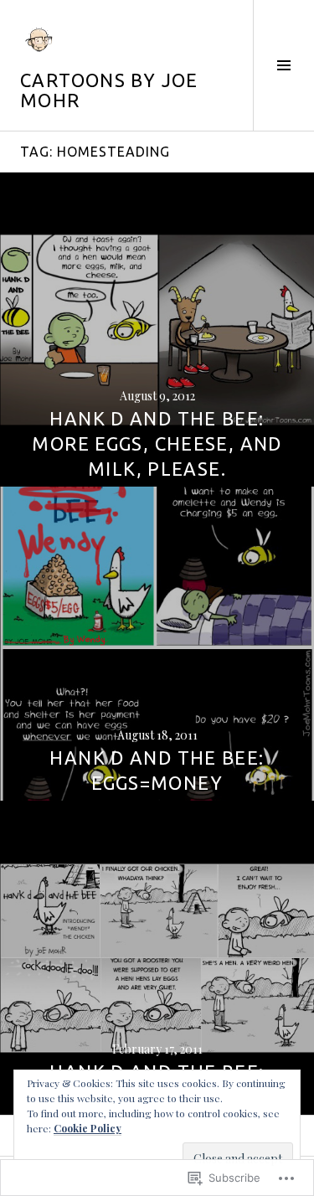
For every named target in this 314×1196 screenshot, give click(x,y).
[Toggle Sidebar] (283, 65)
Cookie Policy (87, 1128)
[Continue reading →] (157, 330)
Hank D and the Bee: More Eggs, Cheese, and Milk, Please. (156, 443)
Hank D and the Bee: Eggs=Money (156, 770)
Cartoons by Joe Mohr (109, 90)
